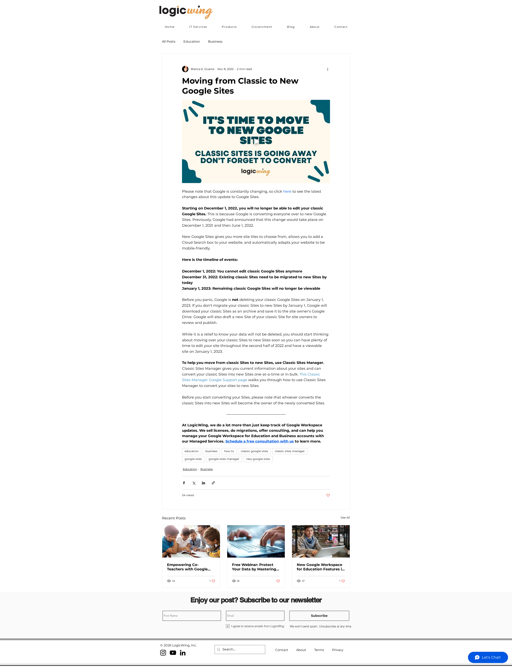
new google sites (258, 459)
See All (345, 517)
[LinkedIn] (183, 653)
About (301, 650)
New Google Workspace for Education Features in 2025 (320, 567)
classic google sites (254, 451)
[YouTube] (173, 653)
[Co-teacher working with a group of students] (191, 541)
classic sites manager (290, 451)
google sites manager (224, 459)
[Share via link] (213, 483)
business (211, 451)
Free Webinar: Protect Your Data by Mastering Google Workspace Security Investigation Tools (254, 567)
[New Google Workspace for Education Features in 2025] (321, 541)
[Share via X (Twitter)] (194, 483)
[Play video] (256, 141)
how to (229, 451)
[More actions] (327, 69)
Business (215, 41)
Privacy (337, 650)
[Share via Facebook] (184, 483)
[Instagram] (163, 653)
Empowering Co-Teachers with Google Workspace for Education (191, 567)
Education (191, 41)
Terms (319, 650)
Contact (281, 650)
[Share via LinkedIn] (203, 483)
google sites (193, 459)
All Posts (168, 41)
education (192, 451)
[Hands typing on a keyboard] (256, 541)
